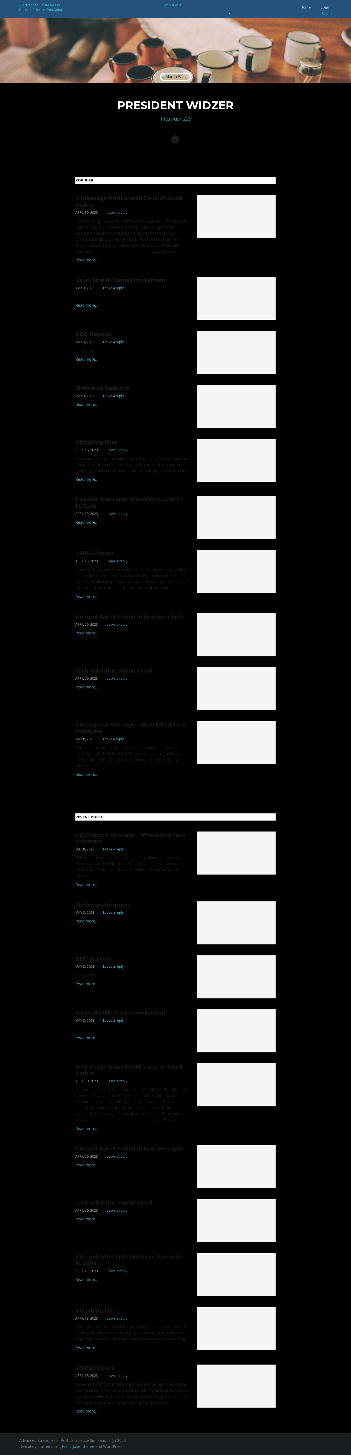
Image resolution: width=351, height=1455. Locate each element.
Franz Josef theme (78, 1446)
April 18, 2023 (86, 450)
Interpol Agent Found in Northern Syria (129, 616)
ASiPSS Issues (94, 553)
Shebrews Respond (102, 388)
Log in (327, 13)
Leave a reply (116, 212)
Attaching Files (96, 442)
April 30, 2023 (86, 212)
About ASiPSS (175, 5)
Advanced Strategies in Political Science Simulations (42, 7)
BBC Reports (93, 334)
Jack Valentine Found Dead (113, 670)
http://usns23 (176, 118)
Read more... (86, 260)
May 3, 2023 (84, 288)
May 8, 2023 (84, 739)
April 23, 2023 (86, 513)
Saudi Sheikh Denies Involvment (120, 280)
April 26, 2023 (86, 624)
